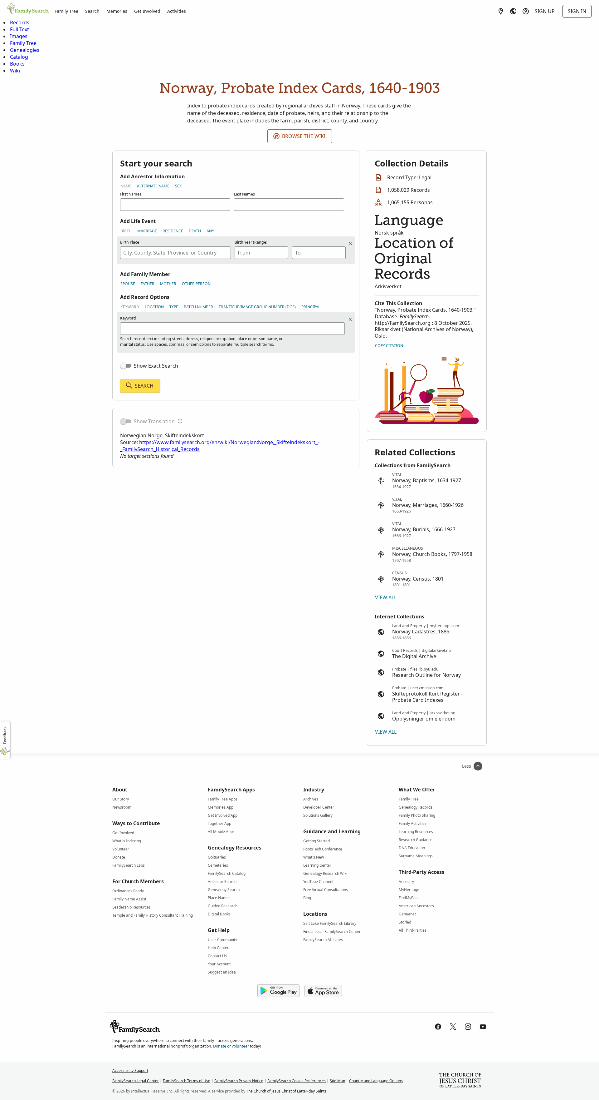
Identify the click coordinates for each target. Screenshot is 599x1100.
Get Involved (147, 11)
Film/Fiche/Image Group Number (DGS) (257, 307)
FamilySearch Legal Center (135, 1080)
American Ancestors (416, 906)
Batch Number (198, 307)
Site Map (337, 1080)
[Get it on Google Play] (278, 991)
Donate (118, 857)
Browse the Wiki (303, 136)
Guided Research (222, 906)
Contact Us (217, 956)
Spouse (127, 283)
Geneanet (407, 914)
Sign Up (545, 11)
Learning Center (317, 865)
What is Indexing (126, 841)
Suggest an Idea (222, 972)
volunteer (240, 1046)
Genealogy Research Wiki (325, 873)
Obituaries (217, 857)
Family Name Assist (129, 899)
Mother (168, 283)
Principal (310, 307)
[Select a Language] (513, 11)
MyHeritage (409, 889)
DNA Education (412, 847)
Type (173, 307)
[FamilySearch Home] (28, 9)
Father (147, 283)
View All (386, 597)
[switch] (125, 366)
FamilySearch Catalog (227, 873)
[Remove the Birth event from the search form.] (350, 243)
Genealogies (24, 50)
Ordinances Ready (128, 891)
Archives (310, 799)
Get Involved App (222, 815)
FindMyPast (409, 897)
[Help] (525, 11)
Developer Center (318, 807)
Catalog (19, 56)
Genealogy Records (415, 807)
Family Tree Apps (222, 799)
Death (195, 231)
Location (154, 307)
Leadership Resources (131, 907)
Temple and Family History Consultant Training (152, 915)
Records (19, 22)
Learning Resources (416, 831)
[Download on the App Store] (323, 991)
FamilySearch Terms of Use (186, 1080)
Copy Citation (389, 345)
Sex (178, 186)
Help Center (218, 947)
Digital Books (219, 914)
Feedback (4, 735)
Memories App (220, 807)
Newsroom (121, 807)
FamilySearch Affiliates (323, 939)
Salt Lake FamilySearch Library (329, 923)
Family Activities (412, 823)
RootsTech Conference (322, 849)
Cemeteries (218, 865)
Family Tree (66, 11)
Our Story (120, 799)
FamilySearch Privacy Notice (238, 1080)
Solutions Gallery (318, 815)
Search (92, 11)
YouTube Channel (318, 881)
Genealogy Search (224, 889)
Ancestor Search (222, 881)
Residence (173, 231)
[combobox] (175, 252)
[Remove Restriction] (350, 319)
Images (18, 36)
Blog (307, 897)
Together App (219, 823)
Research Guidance (415, 839)
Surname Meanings (416, 856)
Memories (116, 11)
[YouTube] (483, 1026)
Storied (405, 922)
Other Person (196, 283)
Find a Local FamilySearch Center (332, 931)
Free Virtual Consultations (325, 889)
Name (125, 186)
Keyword (129, 307)
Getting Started (316, 841)
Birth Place (129, 242)
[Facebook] (438, 1026)
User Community (222, 939)
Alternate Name (153, 186)
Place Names (219, 897)
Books (17, 63)
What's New (313, 857)
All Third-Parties (412, 930)
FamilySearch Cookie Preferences (296, 1080)
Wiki (15, 70)
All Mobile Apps (221, 831)
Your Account (219, 964)
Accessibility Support (130, 1070)
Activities (176, 11)
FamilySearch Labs (128, 865)
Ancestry (406, 881)
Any (210, 231)
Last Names (244, 194)
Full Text (19, 29)
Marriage (147, 231)
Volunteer (120, 849)
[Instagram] (468, 1026)
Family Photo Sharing (417, 815)
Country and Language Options (376, 1080)
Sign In (577, 11)
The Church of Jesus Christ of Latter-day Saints (286, 1091)
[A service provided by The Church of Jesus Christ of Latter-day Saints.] (460, 1081)
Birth (126, 231)
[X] (453, 1026)
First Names (130, 194)
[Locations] (500, 11)
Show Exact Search (156, 366)
